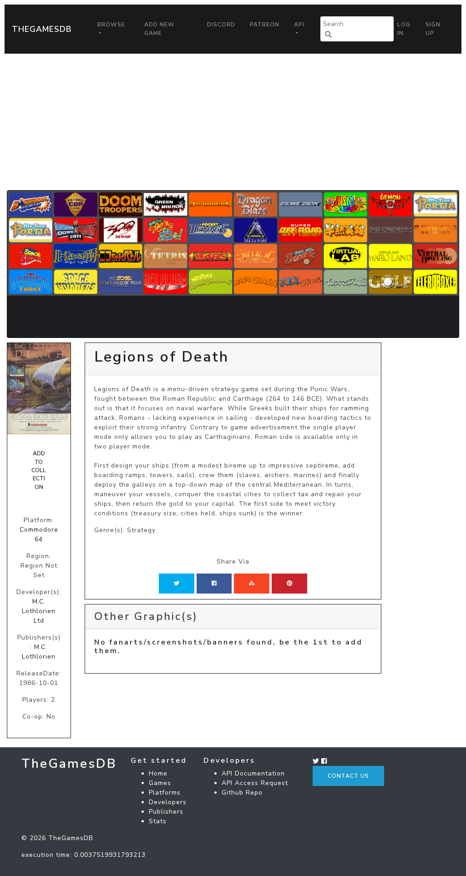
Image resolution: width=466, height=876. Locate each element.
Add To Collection (38, 470)
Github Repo (242, 792)
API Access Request (255, 783)
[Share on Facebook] (214, 584)
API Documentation (253, 773)
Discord (221, 24)
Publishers (166, 811)
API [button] (299, 24)
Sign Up (433, 28)
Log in (403, 28)
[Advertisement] (233, 122)
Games (160, 783)
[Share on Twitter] (176, 584)
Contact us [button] (348, 776)
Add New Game (159, 28)
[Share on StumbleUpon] (251, 584)
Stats (158, 821)
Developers (168, 802)
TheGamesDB (42, 29)
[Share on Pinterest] (289, 584)
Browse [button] (111, 24)
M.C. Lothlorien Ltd (39, 611)
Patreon (264, 24)
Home (158, 773)
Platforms (165, 792)
